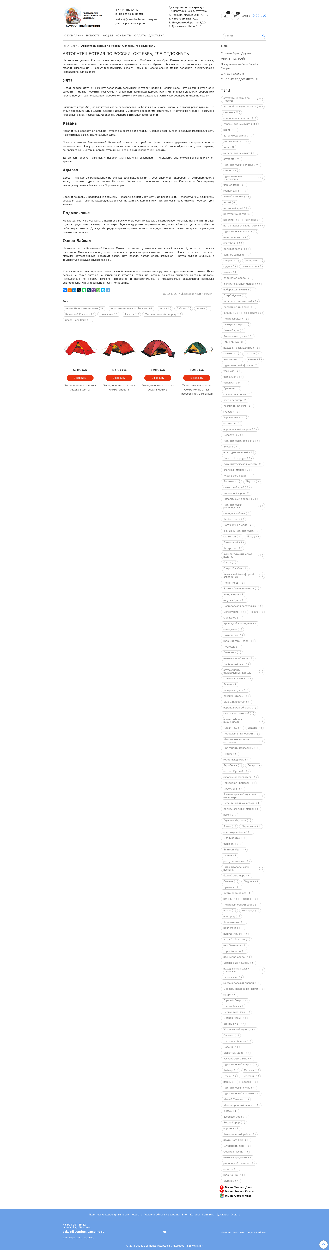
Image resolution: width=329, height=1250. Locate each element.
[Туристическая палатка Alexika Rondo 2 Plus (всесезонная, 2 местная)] (196, 348)
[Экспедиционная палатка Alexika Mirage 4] (119, 348)
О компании (73, 36)
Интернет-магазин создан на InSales (243, 1232)
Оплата (140, 36)
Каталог (195, 1215)
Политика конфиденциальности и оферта (115, 1215)
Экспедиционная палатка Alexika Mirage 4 (119, 388)
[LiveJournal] (89, 290)
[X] (79, 290)
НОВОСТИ (93, 36)
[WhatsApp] (98, 290)
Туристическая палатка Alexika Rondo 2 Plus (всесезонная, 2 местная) (197, 390)
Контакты (123, 36)
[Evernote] (84, 290)
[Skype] (103, 290)
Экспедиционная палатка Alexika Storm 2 (80, 388)
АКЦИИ (108, 36)
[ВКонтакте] (65, 290)
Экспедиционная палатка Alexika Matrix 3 (158, 388)
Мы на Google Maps (238, 1196)
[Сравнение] (226, 16)
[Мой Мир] (74, 290)
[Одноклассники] (70, 290)
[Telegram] (108, 290)
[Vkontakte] (165, 1231)
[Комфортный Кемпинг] (82, 16)
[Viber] (94, 290)
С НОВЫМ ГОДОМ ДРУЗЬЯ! (239, 79)
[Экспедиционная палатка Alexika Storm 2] (80, 348)
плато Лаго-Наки (113, 182)
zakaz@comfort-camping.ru (136, 19)
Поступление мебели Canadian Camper (240, 66)
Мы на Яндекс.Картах (239, 1191)
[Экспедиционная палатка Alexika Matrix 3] (158, 348)
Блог (74, 46)
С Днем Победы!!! (232, 74)
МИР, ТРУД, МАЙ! (233, 59)
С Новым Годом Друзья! (236, 53)
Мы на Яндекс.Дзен (238, 1187)
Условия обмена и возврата (162, 1215)
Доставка (156, 36)
